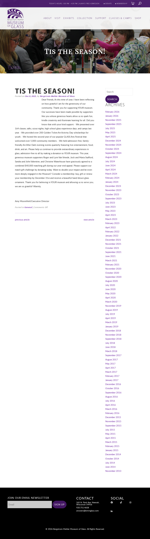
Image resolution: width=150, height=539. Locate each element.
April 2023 (110, 214)
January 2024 (111, 181)
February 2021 (112, 264)
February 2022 (112, 231)
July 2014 (110, 462)
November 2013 (113, 470)
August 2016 (111, 396)
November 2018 (113, 334)
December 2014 (113, 454)
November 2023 (113, 190)
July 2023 (110, 202)
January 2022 (111, 235)
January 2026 (111, 115)
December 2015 (113, 417)
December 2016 (113, 384)
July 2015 (110, 429)
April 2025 (110, 136)
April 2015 (110, 437)
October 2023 (112, 194)
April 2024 (110, 169)
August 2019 (111, 309)
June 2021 (110, 256)
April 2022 (110, 227)
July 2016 (110, 400)
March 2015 (111, 442)
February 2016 (112, 413)
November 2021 (113, 243)
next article (89, 219)
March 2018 (111, 351)
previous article (22, 219)
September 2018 (113, 338)
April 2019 (110, 318)
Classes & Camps (120, 18)
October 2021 (112, 247)
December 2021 (113, 239)
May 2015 (110, 433)
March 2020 (111, 301)
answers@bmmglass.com (87, 510)
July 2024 (110, 161)
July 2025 (110, 128)
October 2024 (112, 148)
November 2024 (113, 144)
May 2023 (110, 210)
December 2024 (113, 140)
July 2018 (110, 342)
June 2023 (110, 206)
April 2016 (110, 404)
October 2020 (112, 272)
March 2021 (111, 260)
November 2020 (113, 268)
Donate (108, 4)
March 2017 (111, 371)
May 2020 (110, 293)
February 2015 (112, 446)
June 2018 (110, 347)
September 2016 (113, 392)
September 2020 (113, 276)
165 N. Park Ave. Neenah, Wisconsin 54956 (87, 503)
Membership (122, 4)
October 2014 (112, 458)
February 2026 (112, 111)
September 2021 (113, 252)
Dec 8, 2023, (30, 96)
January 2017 (111, 380)
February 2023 (112, 223)
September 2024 (113, 152)
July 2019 (110, 314)
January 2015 (111, 450)
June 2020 (110, 289)
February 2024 (112, 177)
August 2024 (111, 157)
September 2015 (113, 425)
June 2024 (110, 165)
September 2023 (113, 198)
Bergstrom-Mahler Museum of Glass (57, 96)
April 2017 (110, 367)
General (28, 207)
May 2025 (110, 132)
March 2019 (111, 322)
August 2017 (111, 359)
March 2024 (111, 173)
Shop (138, 18)
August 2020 (111, 280)
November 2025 (113, 119)
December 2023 (113, 186)
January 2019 (111, 326)
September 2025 (113, 124)
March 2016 (111, 408)
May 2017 (110, 363)
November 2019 (113, 305)
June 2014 (110, 466)
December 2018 (113, 330)
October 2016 (112, 388)
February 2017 (112, 375)
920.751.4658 (82, 507)
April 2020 (110, 297)
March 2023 (111, 219)
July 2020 (110, 285)
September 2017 (113, 355)
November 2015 (113, 421)
